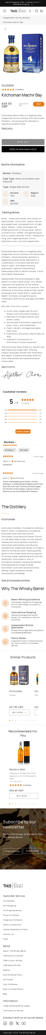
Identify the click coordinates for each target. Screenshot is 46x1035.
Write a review (23, 431)
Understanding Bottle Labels (16, 1006)
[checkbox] (24, 450)
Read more (7, 128)
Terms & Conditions (12, 924)
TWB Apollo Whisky (12, 965)
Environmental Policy (12, 975)
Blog (5, 994)
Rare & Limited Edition (13, 989)
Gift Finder (8, 979)
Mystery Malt (17, 769)
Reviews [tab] (10, 442)
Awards (6, 970)
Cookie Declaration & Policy (15, 929)
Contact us (8, 934)
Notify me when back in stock (23, 149)
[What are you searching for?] (43, 18)
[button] (4, 10)
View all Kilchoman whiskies (16, 580)
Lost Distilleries (10, 984)
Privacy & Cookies (11, 915)
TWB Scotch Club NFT (13, 955)
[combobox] (23, 18)
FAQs (5, 939)
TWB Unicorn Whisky (12, 960)
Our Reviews (8, 901)
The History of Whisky (13, 1010)
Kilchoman (8, 85)
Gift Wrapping (9, 905)
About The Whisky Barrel (14, 951)
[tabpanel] (23, 471)
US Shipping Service (12, 910)
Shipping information (13, 920)
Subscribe (32, 851)
